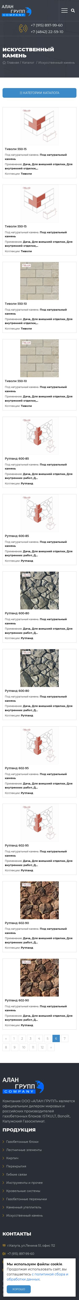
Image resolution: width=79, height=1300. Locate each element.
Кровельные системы (23, 1191)
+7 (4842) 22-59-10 (47, 32)
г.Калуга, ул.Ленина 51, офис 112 (31, 1245)
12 (42, 1047)
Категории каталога (40, 93)
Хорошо (18, 1289)
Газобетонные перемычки (26, 1199)
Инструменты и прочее (24, 1183)
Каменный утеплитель (23, 1207)
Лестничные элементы (24, 1150)
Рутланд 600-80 (17, 613)
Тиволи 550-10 (16, 304)
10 (23, 1047)
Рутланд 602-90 (17, 923)
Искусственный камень (56, 63)
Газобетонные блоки (22, 1142)
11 (33, 1047)
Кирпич (12, 1158)
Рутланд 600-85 (17, 458)
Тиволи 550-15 (16, 149)
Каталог (28, 63)
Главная (13, 63)
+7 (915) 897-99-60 (47, 25)
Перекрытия (16, 1166)
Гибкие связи (16, 1174)
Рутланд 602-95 (17, 768)
